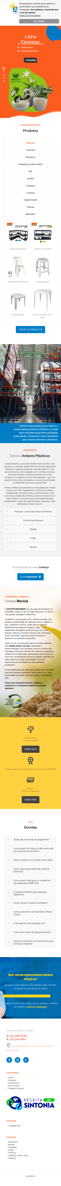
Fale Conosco (14, 1085)
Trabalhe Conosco (16, 1088)
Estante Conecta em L (18, 249)
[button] (30, 839)
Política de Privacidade (30, 15)
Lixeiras (30, 192)
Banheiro (30, 214)
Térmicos (30, 157)
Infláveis (11, 1158)
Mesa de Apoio (18, 314)
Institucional (13, 1083)
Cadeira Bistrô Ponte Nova (18, 282)
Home (10, 1077)
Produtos (12, 1080)
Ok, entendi (39, 21)
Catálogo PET (14, 1126)
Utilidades (12, 1147)
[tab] (30, 143)
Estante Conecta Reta (42, 249)
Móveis (30, 142)
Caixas (30, 206)
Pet (30, 171)
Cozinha (30, 150)
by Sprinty (30, 1176)
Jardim (30, 178)
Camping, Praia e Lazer (18, 1155)
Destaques (13, 1142)
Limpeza (30, 185)
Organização (30, 199)
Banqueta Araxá (43, 282)
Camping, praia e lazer (30, 164)
